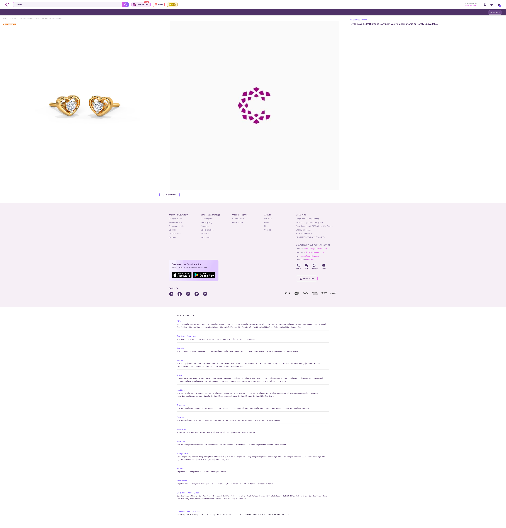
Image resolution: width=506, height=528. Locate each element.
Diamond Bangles (194, 420)
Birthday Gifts (269, 324)
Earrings (14, 19)
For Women (182, 480)
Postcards (201, 339)
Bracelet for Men (209, 472)
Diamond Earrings (27, 19)
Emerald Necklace (253, 396)
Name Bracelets (277, 408)
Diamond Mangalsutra (199, 457)
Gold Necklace (182, 393)
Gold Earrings (182, 363)
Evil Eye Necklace (281, 393)
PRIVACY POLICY (191, 515)
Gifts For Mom (182, 327)
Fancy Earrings (195, 366)
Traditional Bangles (273, 420)
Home (6, 19)
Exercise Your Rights (223, 515)
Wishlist (491, 4)
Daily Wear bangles (221, 420)
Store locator (239, 339)
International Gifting (211, 327)
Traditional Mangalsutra (316, 457)
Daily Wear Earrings (222, 366)
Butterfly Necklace (211, 396)
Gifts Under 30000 (223, 324)
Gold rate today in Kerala (297, 496)
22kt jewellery (212, 351)
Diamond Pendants (196, 445)
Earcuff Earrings (182, 366)
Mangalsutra (182, 453)
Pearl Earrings (284, 363)
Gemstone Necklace (224, 393)
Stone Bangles (247, 420)
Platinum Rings (204, 378)
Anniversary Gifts (282, 324)
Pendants (181, 441)
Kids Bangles (207, 420)
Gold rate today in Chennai (187, 496)
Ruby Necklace (239, 393)
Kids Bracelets (210, 408)
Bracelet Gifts (247, 327)
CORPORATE (238, 515)
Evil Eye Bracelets (236, 408)
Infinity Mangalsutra (222, 459)
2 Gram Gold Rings (264, 381)
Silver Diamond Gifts (293, 327)
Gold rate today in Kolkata (211, 499)
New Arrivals (181, 339)
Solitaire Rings (216, 378)
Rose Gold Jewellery (274, 351)
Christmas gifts (194, 324)
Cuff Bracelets (303, 408)
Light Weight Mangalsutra (186, 459)
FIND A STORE (308, 278)
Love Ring (192, 381)
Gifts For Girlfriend (195, 327)
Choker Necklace (253, 393)
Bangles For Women (230, 484)
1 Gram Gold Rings (279, 381)
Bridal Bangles (235, 420)
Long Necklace (312, 393)
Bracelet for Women (214, 484)
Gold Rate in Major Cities (188, 493)
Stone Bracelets (291, 408)
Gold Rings (193, 378)
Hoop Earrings (261, 363)
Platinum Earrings (223, 363)
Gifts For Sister (319, 324)
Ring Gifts (268, 327)
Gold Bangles (182, 420)
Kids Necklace (210, 393)
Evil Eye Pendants (226, 445)
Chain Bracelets (264, 408)
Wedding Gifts (259, 327)
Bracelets (181, 405)
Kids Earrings (235, 363)
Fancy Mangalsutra (254, 457)
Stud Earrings (273, 363)
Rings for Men (182, 472)
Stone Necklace (196, 396)
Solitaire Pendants (211, 445)
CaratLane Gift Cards (255, 324)
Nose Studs (219, 432)
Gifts (179, 321)
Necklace (181, 390)
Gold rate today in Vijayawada (188, 499)
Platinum (222, 351)
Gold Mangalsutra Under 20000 (294, 457)
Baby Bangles (259, 420)
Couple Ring (266, 378)
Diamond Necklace (196, 393)
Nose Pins (181, 429)
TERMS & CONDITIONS (206, 515)
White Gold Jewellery (291, 351)
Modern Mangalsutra (217, 457)
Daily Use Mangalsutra (205, 459)
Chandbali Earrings (313, 363)
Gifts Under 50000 (239, 324)
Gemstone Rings (230, 378)
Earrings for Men (195, 472)
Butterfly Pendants (266, 445)
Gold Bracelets (182, 408)
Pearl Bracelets (222, 408)
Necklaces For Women (297, 393)
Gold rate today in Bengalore (234, 496)
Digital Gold (210, 339)
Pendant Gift (235, 327)
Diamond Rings (182, 378)
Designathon (250, 339)
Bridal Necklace (225, 396)
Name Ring (318, 378)
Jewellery (181, 348)
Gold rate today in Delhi (277, 496)
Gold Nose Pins (192, 432)
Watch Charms (240, 351)
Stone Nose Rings (248, 432)
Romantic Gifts (295, 324)
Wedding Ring (277, 378)
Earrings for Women (198, 484)
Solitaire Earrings (209, 363)
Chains (249, 351)
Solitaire (193, 351)
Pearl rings (224, 381)
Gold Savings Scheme (225, 339)
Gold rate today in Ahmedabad (234, 499)
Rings (179, 375)
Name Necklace (183, 396)
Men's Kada (221, 472)
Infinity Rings (213, 381)
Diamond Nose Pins (207, 432)
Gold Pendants (182, 445)
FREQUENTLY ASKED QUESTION (278, 515)
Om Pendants (253, 445)
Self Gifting (192, 339)
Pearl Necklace (267, 393)
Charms (230, 351)
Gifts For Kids (307, 324)
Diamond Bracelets (196, 408)
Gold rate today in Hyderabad (210, 496)
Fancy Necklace (238, 396)
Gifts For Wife (225, 327)
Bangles (180, 417)
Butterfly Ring (202, 381)
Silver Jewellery (259, 351)
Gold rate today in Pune (318, 496)
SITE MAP (180, 515)
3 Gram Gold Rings (249, 381)
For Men (180, 468)
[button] (84, 105)
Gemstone (201, 351)
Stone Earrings (208, 366)
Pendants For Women (247, 484)
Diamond (185, 351)
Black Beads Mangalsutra (271, 457)
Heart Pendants (280, 445)
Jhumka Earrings (248, 363)
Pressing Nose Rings (232, 432)
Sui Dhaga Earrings (298, 363)
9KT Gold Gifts (279, 327)
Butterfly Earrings (237, 366)
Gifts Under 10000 (208, 324)
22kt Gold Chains (267, 396)
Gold (178, 351)
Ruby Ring (297, 378)
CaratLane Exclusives (186, 336)
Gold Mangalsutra (183, 457)
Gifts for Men (182, 324)
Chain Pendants (240, 445)
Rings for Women (183, 484)
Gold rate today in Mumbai (257, 496)
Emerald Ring (307, 378)
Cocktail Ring (182, 381)
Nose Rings (181, 432)
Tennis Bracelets (250, 408)
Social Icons (298, 265)
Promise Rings (235, 381)
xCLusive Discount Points (255, 515)
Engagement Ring (253, 378)
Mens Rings (241, 378)
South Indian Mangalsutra (235, 457)
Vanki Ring (288, 378)
